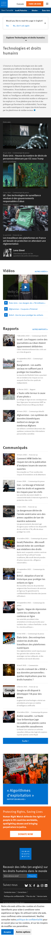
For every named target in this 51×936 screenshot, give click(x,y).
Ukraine (35, 10)
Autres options (23, 931)
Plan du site (30, 896)
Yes (7, 25)
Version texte (42, 896)
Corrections (22, 892)
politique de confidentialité (29, 919)
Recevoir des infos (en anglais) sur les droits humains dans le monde (25, 869)
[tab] (25, 303)
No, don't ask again (21, 25)
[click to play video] (25, 287)
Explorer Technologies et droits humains (25, 37)
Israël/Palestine (21, 10)
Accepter (7, 931)
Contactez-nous (10, 892)
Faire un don (35, 3)
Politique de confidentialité (14, 896)
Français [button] (20, 3)
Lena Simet (19, 250)
